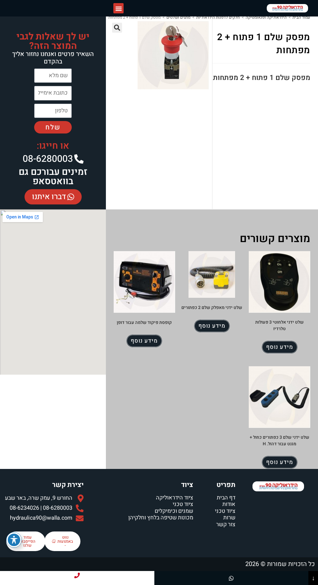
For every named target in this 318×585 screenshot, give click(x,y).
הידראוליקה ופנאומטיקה (266, 17)
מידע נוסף (279, 347)
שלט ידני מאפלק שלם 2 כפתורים (211, 307)
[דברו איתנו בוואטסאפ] (231, 578)
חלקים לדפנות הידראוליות (218, 17)
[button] (118, 8)
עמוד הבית (301, 17)
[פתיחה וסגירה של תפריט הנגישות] (14, 539)
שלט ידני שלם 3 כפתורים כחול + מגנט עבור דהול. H (279, 440)
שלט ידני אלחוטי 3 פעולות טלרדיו (279, 325)
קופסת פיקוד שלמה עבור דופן (144, 322)
